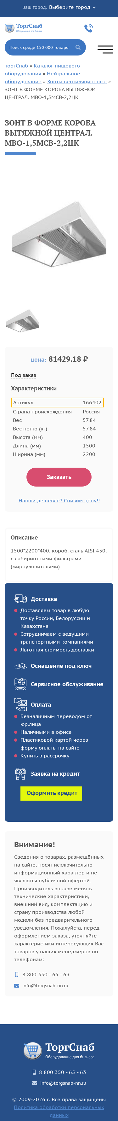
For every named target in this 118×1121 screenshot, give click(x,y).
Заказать (59, 477)
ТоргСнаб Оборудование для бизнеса (23, 27)
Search (78, 47)
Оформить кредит (52, 793)
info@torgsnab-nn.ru (45, 986)
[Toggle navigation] (105, 49)
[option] (59, 235)
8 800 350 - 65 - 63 (89, 28)
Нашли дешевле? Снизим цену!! (59, 500)
